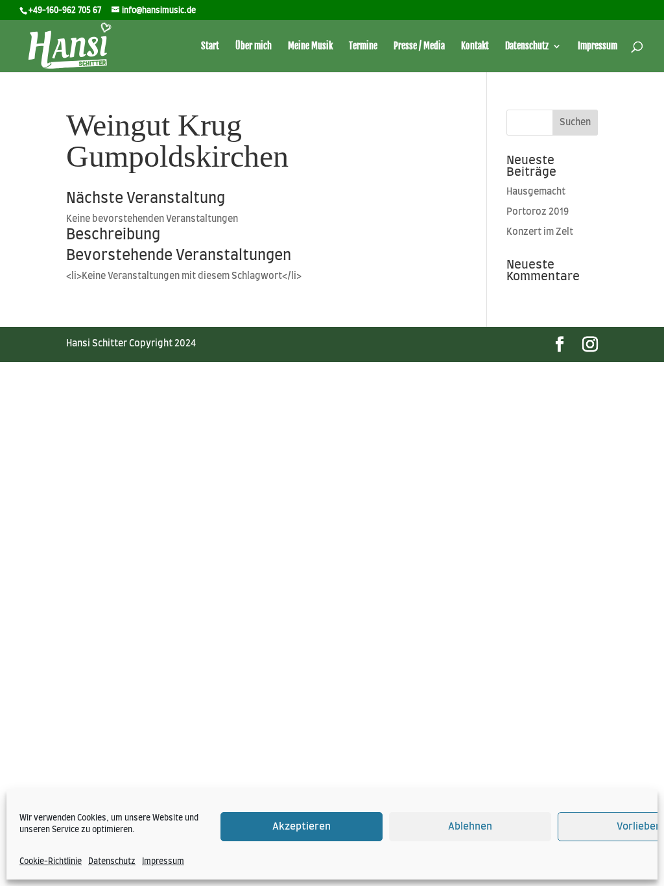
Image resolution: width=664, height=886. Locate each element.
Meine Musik (310, 46)
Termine (363, 46)
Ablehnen (470, 827)
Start (210, 46)
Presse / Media (419, 46)
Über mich (253, 46)
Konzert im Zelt (539, 232)
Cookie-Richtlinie (50, 861)
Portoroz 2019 (537, 212)
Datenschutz (112, 861)
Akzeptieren (301, 827)
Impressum (163, 861)
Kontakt (475, 46)
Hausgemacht (535, 192)
